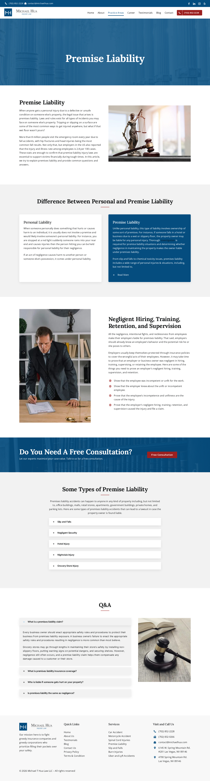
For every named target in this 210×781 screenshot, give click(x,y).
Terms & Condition (74, 755)
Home (67, 732)
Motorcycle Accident (119, 736)
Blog (66, 744)
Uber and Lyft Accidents (121, 755)
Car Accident (115, 732)
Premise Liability (117, 744)
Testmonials (70, 740)
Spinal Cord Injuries (119, 740)
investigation (168, 240)
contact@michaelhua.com (40, 3)
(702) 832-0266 (166, 736)
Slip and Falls (115, 748)
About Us (69, 736)
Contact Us (70, 748)
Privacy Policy (71, 751)
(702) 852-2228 (15, 3)
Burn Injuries (115, 751)
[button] (149, 275)
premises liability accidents (105, 509)
